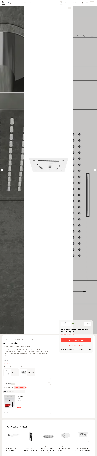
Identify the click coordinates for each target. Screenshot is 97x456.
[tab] (5, 387)
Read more (6, 364)
